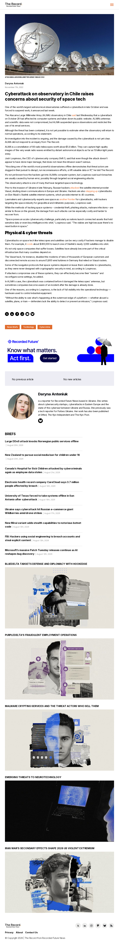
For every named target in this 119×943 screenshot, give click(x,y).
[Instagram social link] (91, 925)
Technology (28, 327)
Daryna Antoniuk (14, 83)
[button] (112, 4)
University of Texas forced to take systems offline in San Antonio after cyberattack (39, 497)
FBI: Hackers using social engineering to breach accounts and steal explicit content (42, 538)
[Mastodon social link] (98, 925)
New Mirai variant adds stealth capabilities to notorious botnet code (43, 524)
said (74, 115)
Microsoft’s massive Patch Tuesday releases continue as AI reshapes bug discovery (41, 552)
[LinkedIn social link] (84, 925)
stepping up (92, 191)
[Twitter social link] (78, 925)
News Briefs (12, 327)
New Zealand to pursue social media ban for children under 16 (42, 456)
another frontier (67, 199)
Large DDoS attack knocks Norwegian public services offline (42, 443)
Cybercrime (45, 327)
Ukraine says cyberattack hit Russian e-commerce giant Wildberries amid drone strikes (39, 511)
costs (30, 244)
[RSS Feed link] (111, 925)
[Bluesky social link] (104, 925)
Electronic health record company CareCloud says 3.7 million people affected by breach (42, 484)
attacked (74, 187)
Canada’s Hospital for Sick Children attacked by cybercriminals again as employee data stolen (43, 470)
